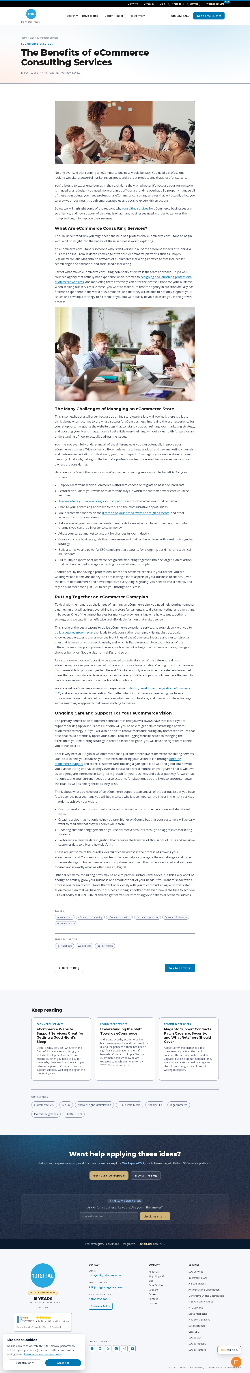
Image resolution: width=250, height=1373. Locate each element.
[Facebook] (92, 1348)
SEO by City (195, 1337)
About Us (154, 1271)
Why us (194, 3)
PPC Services (196, 1307)
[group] (43, 1299)
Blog (162, 3)
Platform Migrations (46, 1114)
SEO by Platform (197, 1349)
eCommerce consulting (90, 917)
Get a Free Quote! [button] (209, 16)
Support (153, 1289)
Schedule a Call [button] (99, 1306)
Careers (153, 1294)
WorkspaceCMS (215, 3)
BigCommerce (178, 1105)
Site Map (171, 1367)
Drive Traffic (90, 15)
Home (24, 37)
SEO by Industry (197, 1343)
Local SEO (194, 1331)
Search (71, 15)
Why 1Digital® (156, 1276)
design (133, 688)
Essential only (25, 1363)
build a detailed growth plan (74, 632)
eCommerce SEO (44, 1105)
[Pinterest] (116, 1348)
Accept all (63, 1363)
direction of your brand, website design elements (135, 513)
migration (166, 688)
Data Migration (197, 1325)
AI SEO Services (197, 1283)
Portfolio (176, 3)
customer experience (147, 917)
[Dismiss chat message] (240, 1348)
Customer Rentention (176, 917)
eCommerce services (119, 917)
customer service (66, 923)
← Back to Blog (69, 968)
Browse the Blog (146, 1175)
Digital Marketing (198, 1313)
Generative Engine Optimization (206, 1295)
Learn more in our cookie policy (42, 1354)
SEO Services (196, 1271)
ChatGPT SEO (74, 1114)
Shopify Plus (155, 1105)
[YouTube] (132, 1348)
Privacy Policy (197, 1367)
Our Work (133, 3)
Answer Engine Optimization (94, 1105)
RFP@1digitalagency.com (106, 1287)
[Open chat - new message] (229, 1351)
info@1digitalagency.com (106, 1275)
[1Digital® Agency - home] (43, 1275)
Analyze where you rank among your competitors (92, 501)
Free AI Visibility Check (201, 1301)
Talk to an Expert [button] (180, 968)
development (149, 688)
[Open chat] (239, 1362)
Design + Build (114, 15)
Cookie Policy (215, 1367)
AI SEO (66, 1105)
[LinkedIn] (100, 1348)
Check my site (155, 1216)
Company (149, 3)
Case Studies (156, 1285)
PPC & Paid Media (129, 1105)
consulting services (135, 208)
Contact (153, 1303)
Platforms (136, 15)
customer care (64, 917)
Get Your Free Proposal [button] (109, 1175)
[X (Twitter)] (108, 1348)
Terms (183, 1367)
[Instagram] (124, 1348)
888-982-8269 (180, 16)
